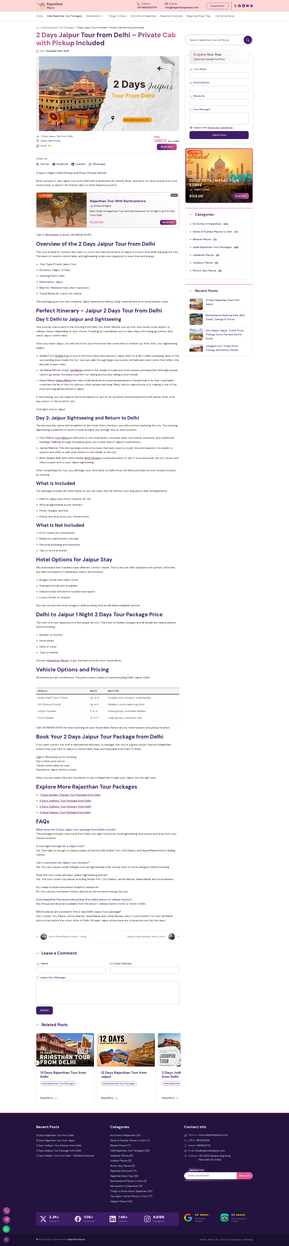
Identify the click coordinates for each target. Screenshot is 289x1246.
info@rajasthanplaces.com (210, 1150)
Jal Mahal (76, 370)
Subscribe (244, 1175)
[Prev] (37, 1063)
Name (44, 963)
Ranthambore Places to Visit (126, 1181)
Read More (46, 1097)
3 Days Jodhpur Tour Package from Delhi (65, 800)
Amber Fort (62, 356)
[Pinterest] (251, 6)
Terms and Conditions (220, 127)
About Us (213, 1239)
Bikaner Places (202, 239)
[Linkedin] (113, 1219)
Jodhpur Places (203, 262)
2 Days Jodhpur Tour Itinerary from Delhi (65, 806)
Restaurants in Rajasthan (124, 1186)
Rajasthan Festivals (171, 16)
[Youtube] (247, 6)
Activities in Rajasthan (143, 16)
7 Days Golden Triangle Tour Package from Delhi (70, 795)
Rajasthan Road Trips (199, 16)
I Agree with (213, 127)
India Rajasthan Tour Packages (64, 16)
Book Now (167, 147)
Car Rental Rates (225, 16)
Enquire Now (217, 5)
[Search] (248, 40)
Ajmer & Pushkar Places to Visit (212, 231)
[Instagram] (147, 1219)
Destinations (93, 16)
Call (38, 757)
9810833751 (203, 1145)
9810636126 (203, 1140)
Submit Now (219, 135)
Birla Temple (92, 458)
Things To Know (117, 16)
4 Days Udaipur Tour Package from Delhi (64, 812)
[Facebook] (239, 6)
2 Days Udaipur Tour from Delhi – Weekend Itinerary (65, 1155)
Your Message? (202, 109)
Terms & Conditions (231, 1239)
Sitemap (248, 1239)
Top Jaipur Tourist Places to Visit (129, 1196)
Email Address (122, 963)
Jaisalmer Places (203, 255)
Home (39, 16)
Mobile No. (199, 95)
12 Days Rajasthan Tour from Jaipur (55, 1140)
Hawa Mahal (63, 380)
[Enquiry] (6, 1220)
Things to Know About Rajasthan (128, 1191)
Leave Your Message (52, 977)
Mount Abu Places (204, 270)
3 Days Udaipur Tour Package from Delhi (58, 1150)
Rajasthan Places (58, 660)
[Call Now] (6, 1211)
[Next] (178, 1063)
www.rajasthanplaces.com (213, 1134)
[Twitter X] (235, 6)
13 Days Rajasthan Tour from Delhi (55, 1135)
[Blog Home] (37, 27)
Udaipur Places (118, 1201)
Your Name (200, 69)
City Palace (62, 438)
